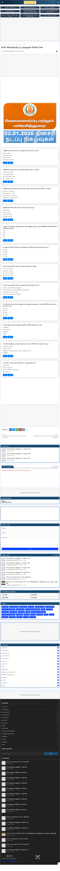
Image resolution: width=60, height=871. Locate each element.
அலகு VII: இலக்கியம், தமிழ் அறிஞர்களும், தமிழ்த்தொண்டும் (30, 11)
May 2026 (22, 612)
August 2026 (24, 606)
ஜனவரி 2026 (5, 597)
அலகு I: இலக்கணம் (10, 11)
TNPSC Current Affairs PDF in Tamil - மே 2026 (17, 838)
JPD (43, 609)
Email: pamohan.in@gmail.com (9, 860)
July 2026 (50, 609)
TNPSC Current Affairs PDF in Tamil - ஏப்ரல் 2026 (17, 844)
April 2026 (6, 606)
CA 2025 (32, 606)
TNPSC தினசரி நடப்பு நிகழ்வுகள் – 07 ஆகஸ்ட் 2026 (18, 458)
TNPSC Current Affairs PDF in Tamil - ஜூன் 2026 (18, 577)
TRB (47, 614)
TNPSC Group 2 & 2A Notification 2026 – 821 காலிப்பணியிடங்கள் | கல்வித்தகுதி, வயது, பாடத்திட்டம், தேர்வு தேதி (32, 582)
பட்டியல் (26, 617)
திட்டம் (52, 614)
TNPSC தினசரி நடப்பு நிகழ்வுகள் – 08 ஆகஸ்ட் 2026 (18, 453)
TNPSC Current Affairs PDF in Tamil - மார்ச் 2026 (17, 761)
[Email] (23, 429)
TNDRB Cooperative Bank (9, 614)
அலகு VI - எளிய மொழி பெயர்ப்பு (50, 15)
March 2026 (13, 612)
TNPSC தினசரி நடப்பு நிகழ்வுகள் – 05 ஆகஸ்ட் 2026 (18, 572)
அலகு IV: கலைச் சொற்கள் (30, 7)
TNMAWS (20, 614)
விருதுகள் (33, 617)
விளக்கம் (10, 163)
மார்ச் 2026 (4, 594)
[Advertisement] (30, 29)
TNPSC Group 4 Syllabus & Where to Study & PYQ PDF (50, 11)
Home (2, 44)
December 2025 (40, 606)
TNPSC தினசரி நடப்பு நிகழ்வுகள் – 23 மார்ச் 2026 (16, 809)
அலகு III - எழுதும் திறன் (50, 7)
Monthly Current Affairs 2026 (39, 612)
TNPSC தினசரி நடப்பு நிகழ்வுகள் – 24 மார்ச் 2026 (16, 804)
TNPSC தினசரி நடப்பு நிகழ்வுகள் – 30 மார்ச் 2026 (16, 772)
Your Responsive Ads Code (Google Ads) (30, 631)
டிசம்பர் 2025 (34, 597)
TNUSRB (40, 614)
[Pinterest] (20, 429)
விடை (5, 163)
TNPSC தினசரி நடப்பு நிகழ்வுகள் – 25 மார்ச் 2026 (16, 799)
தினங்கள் (5, 617)
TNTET (33, 614)
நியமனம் (20, 617)
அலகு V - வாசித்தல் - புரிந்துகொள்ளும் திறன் (10, 15)
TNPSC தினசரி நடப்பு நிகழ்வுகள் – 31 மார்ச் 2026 (16, 767)
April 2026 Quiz (14, 606)
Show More (56, 555)
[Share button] (26, 429)
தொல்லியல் (13, 617)
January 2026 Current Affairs (33, 609)
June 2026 (6, 612)
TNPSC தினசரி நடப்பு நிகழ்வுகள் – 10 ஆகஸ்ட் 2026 (18, 449)
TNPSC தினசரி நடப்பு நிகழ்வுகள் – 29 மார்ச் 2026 (16, 777)
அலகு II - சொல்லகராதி (10, 7)
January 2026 (21, 609)
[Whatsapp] (17, 429)
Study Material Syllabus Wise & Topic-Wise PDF (30, 15)
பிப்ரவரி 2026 (34, 594)
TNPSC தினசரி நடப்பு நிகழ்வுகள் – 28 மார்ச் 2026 (16, 783)
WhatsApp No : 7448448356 (9, 861)
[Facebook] (10, 429)
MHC (28, 612)
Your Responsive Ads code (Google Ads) (30, 492)
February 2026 (50, 606)
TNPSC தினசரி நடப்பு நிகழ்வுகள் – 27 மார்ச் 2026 (16, 788)
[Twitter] (13, 429)
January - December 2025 (9, 609)
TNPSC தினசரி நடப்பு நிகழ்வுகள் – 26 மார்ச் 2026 (16, 793)
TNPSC (27, 614)
